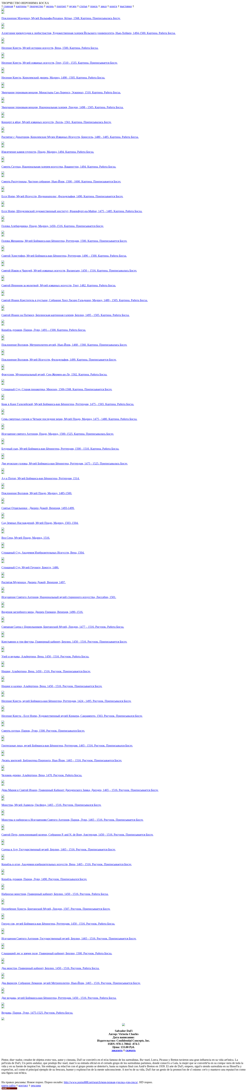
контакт (23, 1085)
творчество (36, 6)
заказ (104, 6)
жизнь (50, 6)
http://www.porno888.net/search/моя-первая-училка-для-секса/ (101, 1082)
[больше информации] (123, 1025)
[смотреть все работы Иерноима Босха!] (2, 1019)
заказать (117, 1050)
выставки (126, 6)
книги (113, 6)
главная (8, 6)
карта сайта (8, 1085)
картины (21, 6)
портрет (61, 6)
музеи (72, 6)
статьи (83, 6)
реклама (36, 1085)
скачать (130, 1050)
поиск (94, 6)
